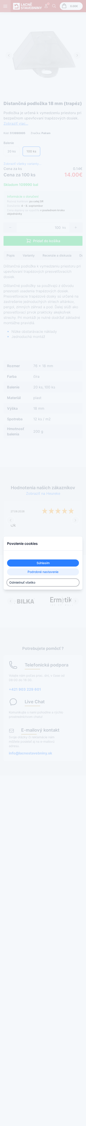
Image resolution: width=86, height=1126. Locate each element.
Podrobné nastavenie (43, 572)
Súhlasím (43, 563)
